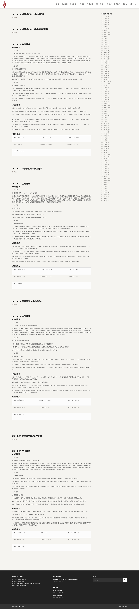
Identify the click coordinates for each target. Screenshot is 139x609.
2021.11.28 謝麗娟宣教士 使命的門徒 (28, 14)
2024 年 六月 (104, 69)
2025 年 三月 (104, 51)
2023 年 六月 (104, 93)
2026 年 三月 (104, 26)
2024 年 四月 (104, 73)
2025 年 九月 (104, 38)
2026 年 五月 (104, 22)
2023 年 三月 (104, 99)
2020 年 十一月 (105, 156)
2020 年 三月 (104, 172)
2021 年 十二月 (105, 130)
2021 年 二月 (104, 150)
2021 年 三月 (104, 148)
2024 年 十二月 (105, 57)
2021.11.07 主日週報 (21, 451)
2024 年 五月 (104, 71)
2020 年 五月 (104, 168)
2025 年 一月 (104, 55)
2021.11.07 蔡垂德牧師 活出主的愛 (27, 436)
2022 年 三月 (104, 124)
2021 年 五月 (104, 144)
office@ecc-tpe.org (21, 585)
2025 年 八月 (104, 40)
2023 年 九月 (104, 87)
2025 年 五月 (104, 47)
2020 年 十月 (104, 158)
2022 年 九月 (104, 111)
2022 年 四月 (104, 121)
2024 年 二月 (104, 77)
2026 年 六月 (104, 20)
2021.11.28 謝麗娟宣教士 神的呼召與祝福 (30, 29)
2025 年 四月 (104, 49)
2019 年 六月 (104, 190)
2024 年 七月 (104, 67)
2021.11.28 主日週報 (21, 44)
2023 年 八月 (104, 89)
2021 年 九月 (104, 136)
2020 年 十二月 (105, 154)
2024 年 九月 (104, 63)
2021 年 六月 (104, 142)
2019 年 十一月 (105, 180)
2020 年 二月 (104, 174)
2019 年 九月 (104, 184)
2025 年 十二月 (105, 32)
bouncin (125, 606)
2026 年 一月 (104, 30)
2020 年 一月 (104, 176)
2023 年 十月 (104, 85)
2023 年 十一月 (105, 83)
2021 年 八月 (104, 138)
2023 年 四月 (104, 97)
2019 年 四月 (104, 195)
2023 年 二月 (104, 101)
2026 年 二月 (104, 28)
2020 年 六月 (104, 166)
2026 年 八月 (104, 16)
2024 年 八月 (104, 65)
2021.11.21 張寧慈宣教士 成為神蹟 (27, 168)
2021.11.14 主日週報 (21, 316)
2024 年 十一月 (105, 59)
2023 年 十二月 (105, 81)
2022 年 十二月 (105, 105)
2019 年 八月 (104, 186)
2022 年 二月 (104, 126)
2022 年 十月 (104, 109)
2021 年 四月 (104, 146)
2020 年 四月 (104, 170)
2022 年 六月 (104, 117)
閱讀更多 (15, 17)
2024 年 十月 (104, 61)
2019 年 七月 (104, 188)
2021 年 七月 (104, 140)
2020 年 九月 (104, 160)
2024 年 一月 (104, 79)
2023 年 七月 (104, 91)
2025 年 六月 (104, 44)
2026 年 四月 (104, 24)
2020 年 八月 (104, 162)
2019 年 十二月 (105, 178)
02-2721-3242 (22, 579)
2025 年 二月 (104, 53)
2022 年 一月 (104, 128)
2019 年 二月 (104, 199)
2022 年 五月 (104, 119)
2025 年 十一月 (105, 34)
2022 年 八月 (104, 113)
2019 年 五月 (104, 192)
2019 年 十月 (104, 182)
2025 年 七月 (104, 42)
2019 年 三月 (104, 197)
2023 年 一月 (104, 103)
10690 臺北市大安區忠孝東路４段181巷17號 (28, 583)
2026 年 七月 (104, 18)
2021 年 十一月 (105, 132)
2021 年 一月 (104, 152)
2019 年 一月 (104, 201)
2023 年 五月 (104, 95)
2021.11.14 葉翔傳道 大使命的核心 (27, 301)
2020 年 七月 (104, 164)
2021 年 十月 (104, 134)
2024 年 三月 (104, 75)
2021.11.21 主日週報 (21, 183)
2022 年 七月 (104, 115)
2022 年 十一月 (105, 107)
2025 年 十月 (104, 36)
